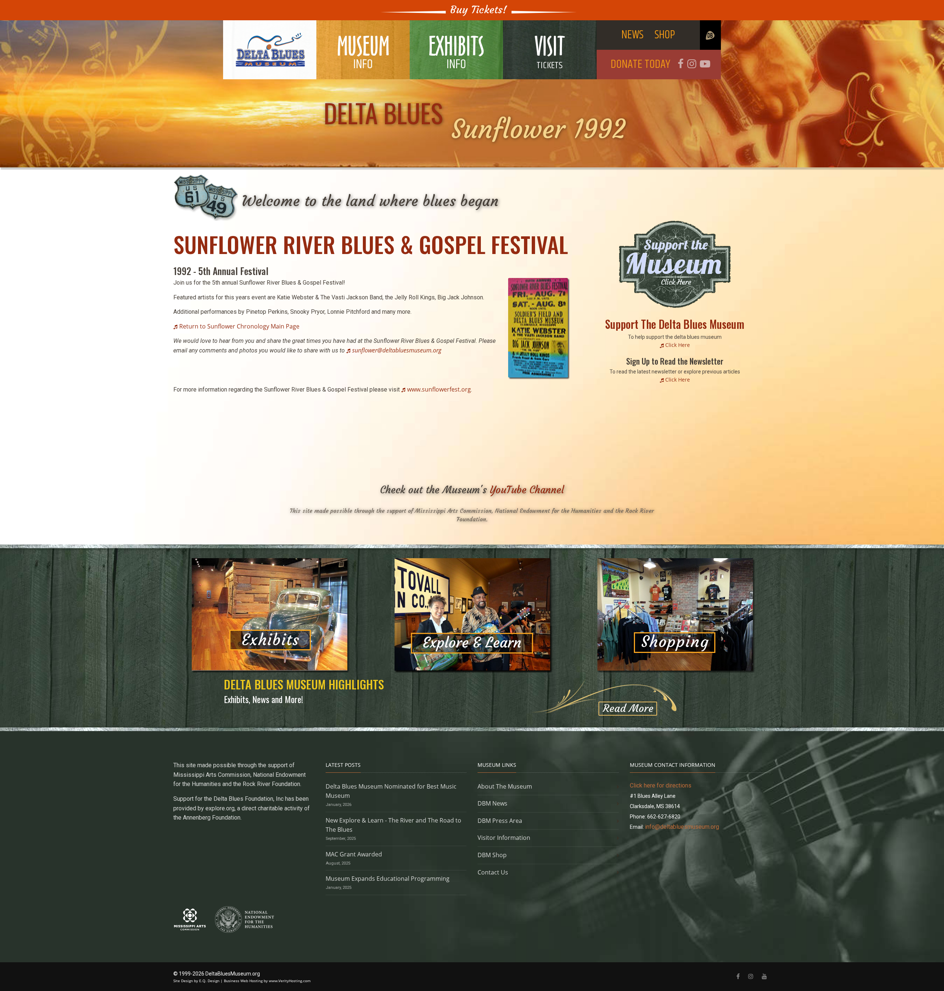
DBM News (492, 803)
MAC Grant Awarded (354, 854)
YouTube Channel (527, 490)
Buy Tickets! (478, 9)
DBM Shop (492, 855)
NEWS (632, 35)
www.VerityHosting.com (289, 980)
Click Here (677, 344)
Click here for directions (660, 785)
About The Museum (505, 786)
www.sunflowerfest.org (439, 389)
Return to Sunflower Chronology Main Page (239, 326)
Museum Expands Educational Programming (388, 878)
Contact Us (493, 872)
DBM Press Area (500, 821)
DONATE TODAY (640, 64)
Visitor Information (504, 838)
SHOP (665, 35)
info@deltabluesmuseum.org (682, 826)
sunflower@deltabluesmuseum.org (396, 350)
